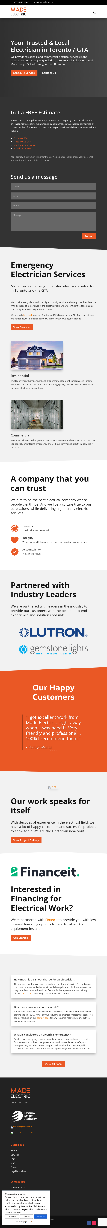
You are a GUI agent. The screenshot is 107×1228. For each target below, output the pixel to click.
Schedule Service (24, 73)
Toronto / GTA (21, 138)
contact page (43, 1017)
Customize (12, 1216)
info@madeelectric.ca (43, 2)
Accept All (40, 1216)
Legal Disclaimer (19, 1171)
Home (14, 1150)
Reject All (26, 1216)
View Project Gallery (26, 840)
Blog (13, 1163)
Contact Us (49, 73)
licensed (27, 315)
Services (15, 1154)
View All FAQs (53, 1064)
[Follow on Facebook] (89, 1223)
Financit (51, 919)
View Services (22, 327)
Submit (89, 236)
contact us (26, 993)
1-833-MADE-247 (21, 2)
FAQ (13, 1158)
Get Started (20, 937)
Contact (14, 1167)
